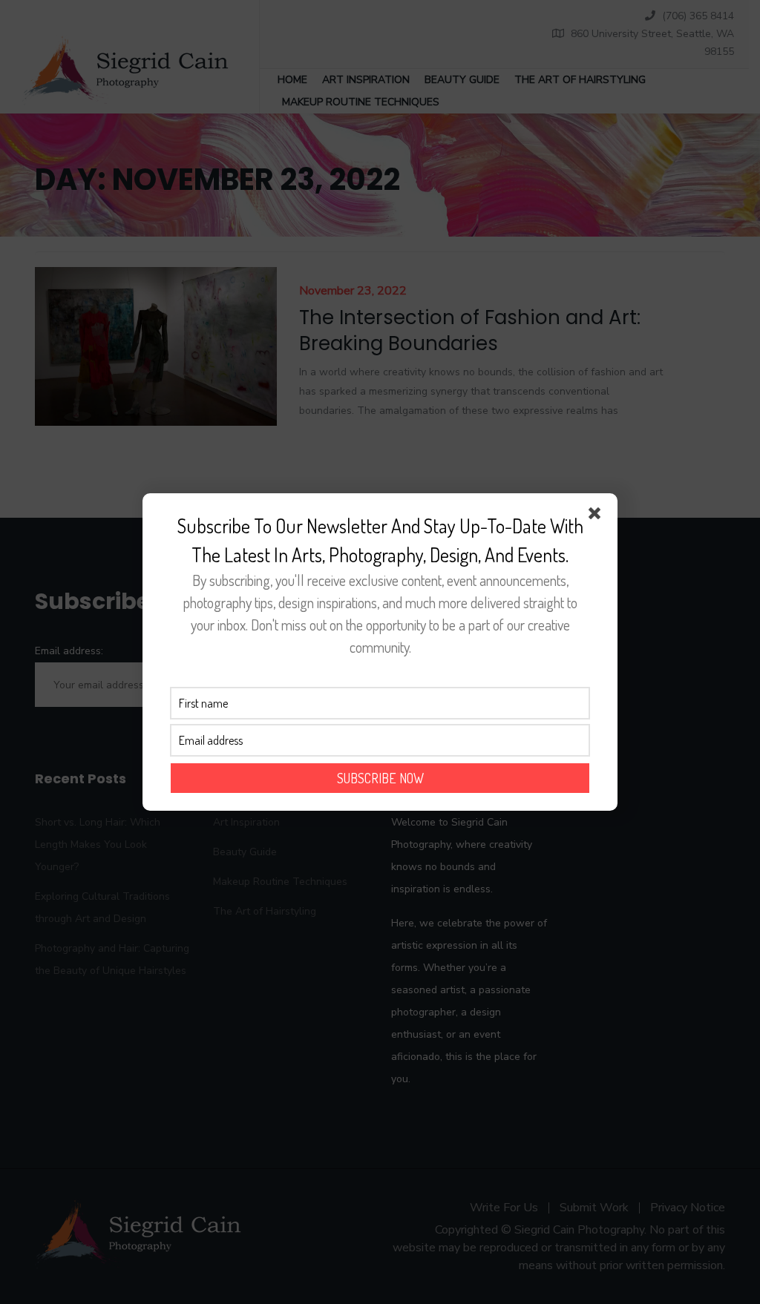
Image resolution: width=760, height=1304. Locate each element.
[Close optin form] (597, 516)
